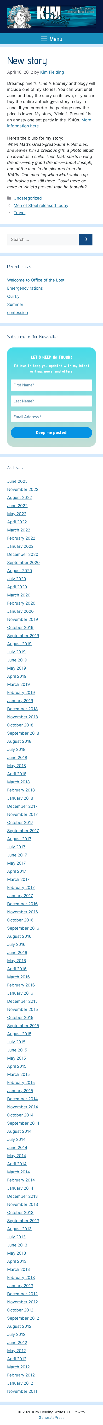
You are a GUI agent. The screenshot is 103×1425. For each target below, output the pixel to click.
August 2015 (19, 1033)
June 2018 (17, 757)
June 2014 (17, 1147)
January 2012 (20, 1383)
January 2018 (20, 798)
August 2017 (19, 838)
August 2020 (19, 570)
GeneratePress (51, 1417)
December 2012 (22, 1293)
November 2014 (22, 1107)
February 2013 (21, 1277)
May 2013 (16, 1253)
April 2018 (16, 773)
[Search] (85, 239)
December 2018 (22, 708)
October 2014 (20, 1115)
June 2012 (17, 1342)
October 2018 (20, 725)
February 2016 (21, 985)
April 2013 (17, 1261)
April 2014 (17, 1163)
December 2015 (22, 1001)
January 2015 (20, 1090)
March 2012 (18, 1367)
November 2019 (22, 619)
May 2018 (16, 765)
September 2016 (23, 928)
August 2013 (19, 1228)
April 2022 (17, 522)
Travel (19, 212)
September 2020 (23, 562)
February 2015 (21, 1082)
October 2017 (20, 822)
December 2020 (22, 554)
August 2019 (19, 643)
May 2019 (16, 668)
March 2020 (18, 595)
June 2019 (17, 660)
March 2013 (18, 1269)
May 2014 (16, 1155)
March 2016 (18, 977)
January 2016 (20, 993)
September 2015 (23, 1025)
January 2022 (20, 546)
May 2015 (16, 1058)
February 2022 (21, 538)
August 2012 (19, 1326)
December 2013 (22, 1196)
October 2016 (20, 920)
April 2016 (17, 968)
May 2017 (16, 863)
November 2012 (22, 1302)
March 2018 (18, 782)
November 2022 (22, 489)
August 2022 (19, 497)
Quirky (13, 296)
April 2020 (17, 587)
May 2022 (16, 513)
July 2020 (16, 578)
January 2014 (20, 1188)
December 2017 (22, 806)
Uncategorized (28, 198)
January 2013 (20, 1285)
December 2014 (22, 1098)
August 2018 (19, 741)
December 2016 (22, 903)
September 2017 (23, 830)
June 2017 (17, 855)
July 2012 (16, 1334)
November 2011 (22, 1391)
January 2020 (20, 611)
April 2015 (16, 1066)
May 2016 (16, 960)
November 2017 (22, 814)
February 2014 (21, 1180)
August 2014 (19, 1131)
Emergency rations (25, 288)
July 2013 (16, 1237)
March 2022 (18, 530)
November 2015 (22, 1009)
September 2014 (23, 1123)
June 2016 (17, 952)
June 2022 (17, 505)
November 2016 (22, 912)
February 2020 (21, 603)
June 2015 (17, 1050)
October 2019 (20, 627)
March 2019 (18, 684)
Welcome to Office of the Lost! (36, 280)
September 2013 (23, 1220)
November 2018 (22, 717)
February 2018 (21, 790)
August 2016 (19, 936)
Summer (15, 304)
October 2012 (20, 1310)
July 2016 (16, 944)
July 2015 (16, 1042)
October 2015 (20, 1017)
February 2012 (21, 1375)
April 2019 (17, 676)
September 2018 (23, 733)
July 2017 (16, 847)
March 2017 (18, 879)
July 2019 (16, 652)
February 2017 (21, 887)
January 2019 (20, 700)
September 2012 (23, 1318)
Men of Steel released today (41, 205)
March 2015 (18, 1074)
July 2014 (16, 1139)
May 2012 (16, 1350)
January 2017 (20, 895)
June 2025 (17, 481)
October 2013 (20, 1212)
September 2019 (23, 635)
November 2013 (22, 1204)
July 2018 (16, 749)
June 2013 (17, 1245)
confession (17, 312)
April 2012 (16, 1358)
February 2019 (21, 692)
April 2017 (16, 871)
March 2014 (18, 1172)
